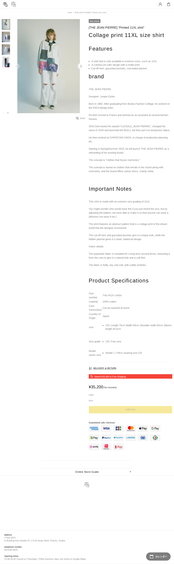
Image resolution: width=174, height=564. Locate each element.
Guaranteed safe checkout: (102, 422)
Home (69, 12)
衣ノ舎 (14, 4)
